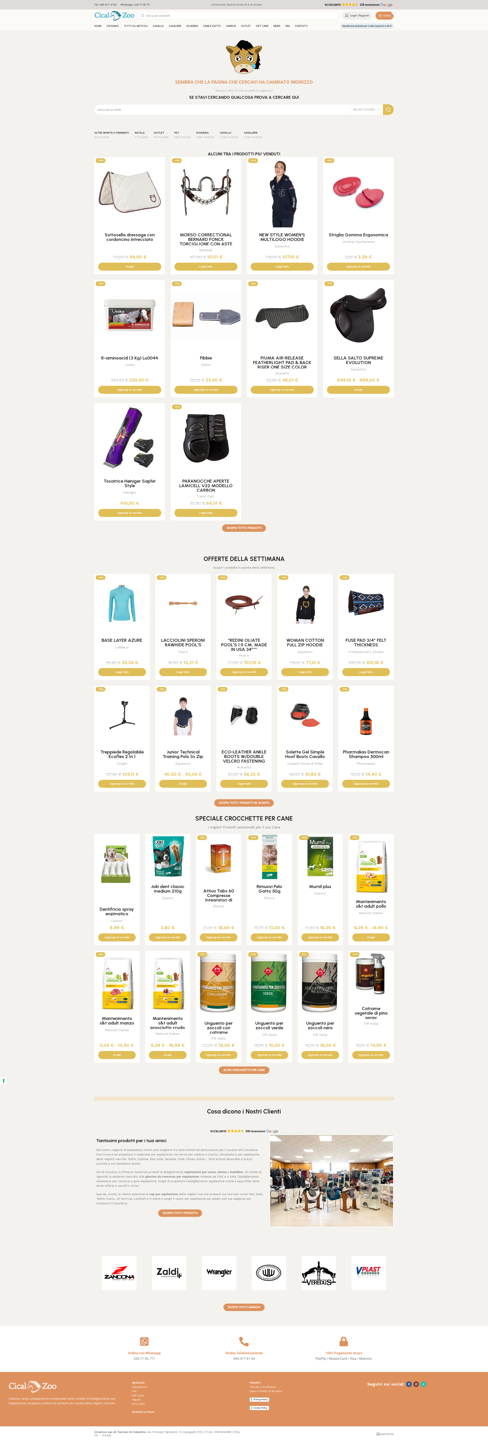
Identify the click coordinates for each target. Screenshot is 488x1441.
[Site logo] (114, 15)
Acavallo (282, 373)
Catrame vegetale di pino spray (371, 1013)
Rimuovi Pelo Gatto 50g (269, 889)
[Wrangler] (219, 1273)
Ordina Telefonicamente (244, 1353)
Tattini (206, 365)
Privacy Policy (261, 1399)
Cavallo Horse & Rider (305, 763)
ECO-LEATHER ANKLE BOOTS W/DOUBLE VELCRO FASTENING (244, 756)
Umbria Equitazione (358, 242)
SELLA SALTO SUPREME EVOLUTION (358, 360)
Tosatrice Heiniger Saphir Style (130, 483)
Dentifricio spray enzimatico (117, 911)
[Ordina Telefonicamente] (244, 1341)
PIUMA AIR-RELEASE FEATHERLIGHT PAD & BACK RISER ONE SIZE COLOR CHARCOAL (282, 364)
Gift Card (138, 1395)
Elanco (167, 898)
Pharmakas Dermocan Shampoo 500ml (366, 754)
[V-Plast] (369, 1273)
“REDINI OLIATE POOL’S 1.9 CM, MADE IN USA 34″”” (244, 644)
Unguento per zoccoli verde (269, 1025)
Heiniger (129, 492)
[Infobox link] (105, 4)
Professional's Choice (366, 652)
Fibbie (206, 358)
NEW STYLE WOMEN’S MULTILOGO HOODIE (282, 237)
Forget (122, 763)
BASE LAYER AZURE (122, 640)
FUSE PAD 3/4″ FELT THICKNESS (366, 642)
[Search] (388, 109)
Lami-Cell (206, 496)
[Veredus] (319, 1273)
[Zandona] (119, 1273)
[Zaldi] (169, 1273)
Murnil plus (320, 886)
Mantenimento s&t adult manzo (117, 1021)
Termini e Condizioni (262, 1386)
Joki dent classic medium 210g (168, 889)
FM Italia (218, 1038)
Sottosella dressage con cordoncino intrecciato (130, 237)
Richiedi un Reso (143, 1411)
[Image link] (32, 1386)
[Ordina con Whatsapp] (144, 1341)
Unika (129, 365)
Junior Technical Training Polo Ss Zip (183, 754)
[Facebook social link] (409, 1384)
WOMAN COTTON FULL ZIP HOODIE (305, 642)
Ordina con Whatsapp (144, 1353)
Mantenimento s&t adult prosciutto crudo (167, 1023)
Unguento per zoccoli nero (320, 1025)
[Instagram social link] (416, 1384)
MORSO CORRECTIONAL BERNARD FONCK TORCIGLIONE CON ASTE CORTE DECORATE (206, 241)
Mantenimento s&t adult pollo (371, 904)
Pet (134, 1391)
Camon (117, 921)
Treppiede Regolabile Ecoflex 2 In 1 (122, 754)
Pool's (183, 652)
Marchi (136, 1399)
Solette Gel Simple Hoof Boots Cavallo (305, 754)
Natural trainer (371, 913)
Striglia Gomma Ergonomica (358, 234)
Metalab (206, 250)
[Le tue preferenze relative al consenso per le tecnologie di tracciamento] (3, 1080)
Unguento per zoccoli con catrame (219, 1027)
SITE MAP (138, 1403)
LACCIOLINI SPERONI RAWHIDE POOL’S (183, 642)
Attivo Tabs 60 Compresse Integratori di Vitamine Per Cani (218, 897)
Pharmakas (366, 763)
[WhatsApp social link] (423, 1384)
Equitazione (139, 1386)
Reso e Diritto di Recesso (266, 1391)
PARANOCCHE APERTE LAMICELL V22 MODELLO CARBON (206, 485)
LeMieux (122, 647)
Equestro (282, 246)
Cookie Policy (260, 1407)
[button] (358, 5)
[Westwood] (269, 1273)
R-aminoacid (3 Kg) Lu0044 (129, 358)
